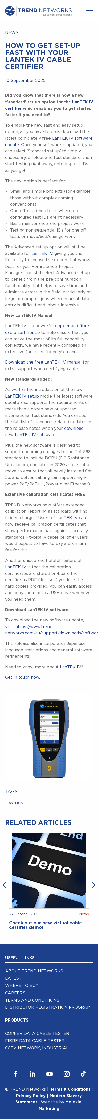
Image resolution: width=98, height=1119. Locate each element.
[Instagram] (67, 1074)
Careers (15, 993)
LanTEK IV (41, 254)
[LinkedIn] (32, 1074)
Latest (13, 978)
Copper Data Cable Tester (37, 1034)
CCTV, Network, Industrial (37, 1048)
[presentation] (5, 884)
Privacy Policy (31, 1096)
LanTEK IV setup (22, 396)
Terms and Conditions (32, 1000)
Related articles (38, 822)
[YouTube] (49, 1074)
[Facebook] (15, 1074)
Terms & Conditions (70, 1089)
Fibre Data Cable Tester (35, 1041)
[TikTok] (83, 1074)
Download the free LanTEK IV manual (43, 362)
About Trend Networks (34, 971)
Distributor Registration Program (48, 1007)
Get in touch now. (22, 677)
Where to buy (21, 986)
